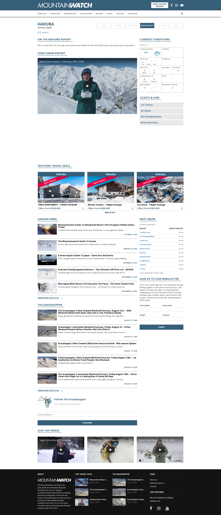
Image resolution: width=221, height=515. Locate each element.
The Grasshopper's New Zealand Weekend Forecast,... (99, 489)
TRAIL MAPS (161, 25)
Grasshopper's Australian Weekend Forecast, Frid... (136, 489)
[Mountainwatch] (65, 5)
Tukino (143, 265)
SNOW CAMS (132, 25)
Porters (143, 252)
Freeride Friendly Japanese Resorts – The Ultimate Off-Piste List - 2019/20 (95, 269)
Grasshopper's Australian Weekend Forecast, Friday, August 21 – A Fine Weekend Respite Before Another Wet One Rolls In (94, 328)
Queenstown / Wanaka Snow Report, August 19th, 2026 (99, 499)
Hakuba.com (155, 501)
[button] (106, 212)
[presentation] (40, 192)
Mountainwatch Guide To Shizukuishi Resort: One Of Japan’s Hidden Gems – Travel (97, 226)
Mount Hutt (145, 248)
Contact (153, 486)
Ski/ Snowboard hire (151, 116)
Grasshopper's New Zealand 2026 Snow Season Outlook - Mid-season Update (97, 343)
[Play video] (87, 86)
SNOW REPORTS (147, 25)
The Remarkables (147, 236)
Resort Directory (149, 122)
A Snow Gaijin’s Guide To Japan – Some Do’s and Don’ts (85, 255)
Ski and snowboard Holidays (161, 497)
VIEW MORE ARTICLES (50, 298)
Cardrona (144, 240)
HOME (103, 25)
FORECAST (118, 25)
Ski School (146, 110)
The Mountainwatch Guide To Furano (77, 241)
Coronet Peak (145, 244)
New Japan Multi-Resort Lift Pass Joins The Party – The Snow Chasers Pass (96, 283)
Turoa (142, 269)
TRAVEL (176, 25)
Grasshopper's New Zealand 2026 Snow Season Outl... (136, 499)
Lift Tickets (147, 104)
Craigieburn (145, 261)
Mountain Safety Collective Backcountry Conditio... (99, 480)
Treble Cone (145, 232)
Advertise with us (157, 483)
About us (153, 480)
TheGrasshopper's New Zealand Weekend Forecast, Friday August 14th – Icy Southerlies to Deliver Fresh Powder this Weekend (97, 358)
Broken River (145, 256)
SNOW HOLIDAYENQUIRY (160, 5)
